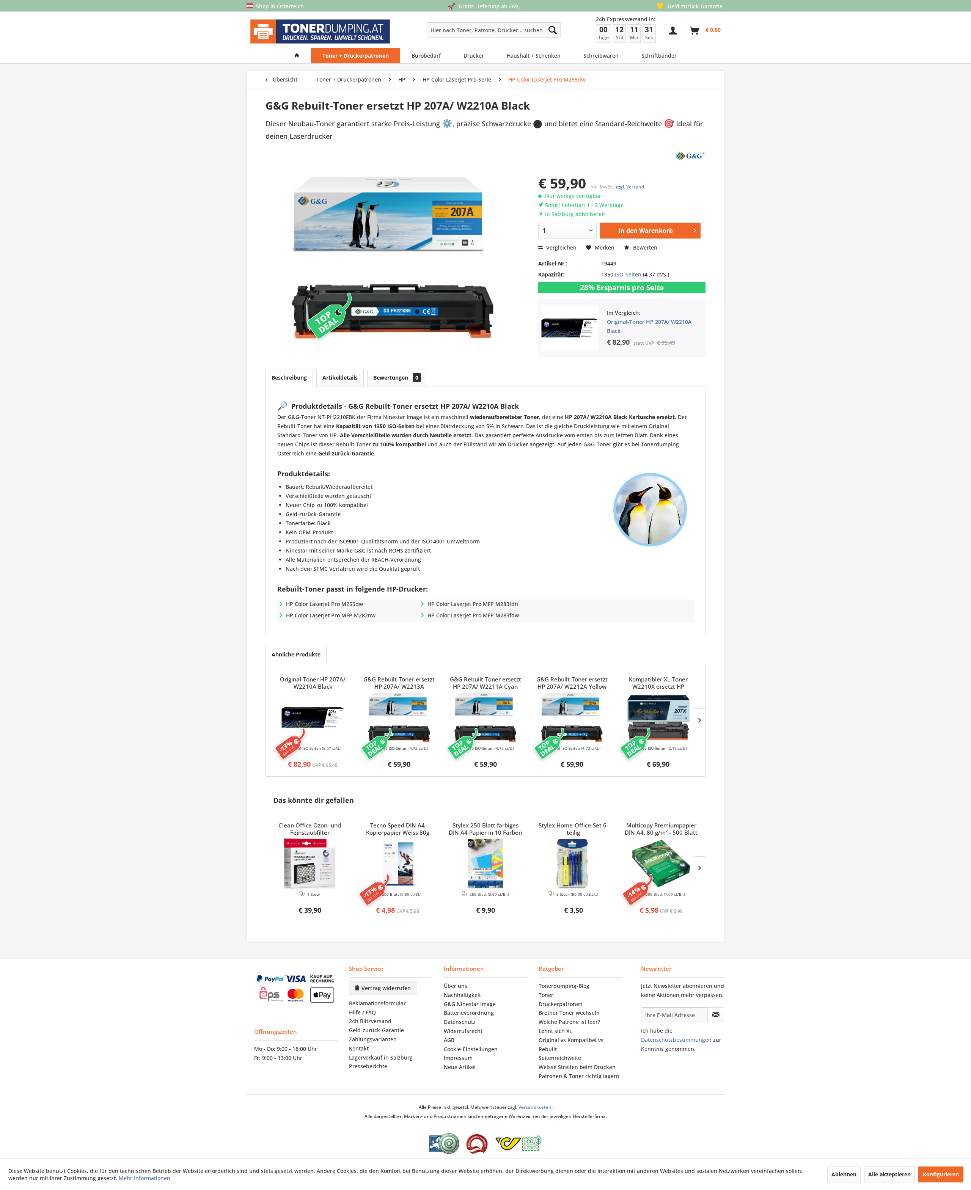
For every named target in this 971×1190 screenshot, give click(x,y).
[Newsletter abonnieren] (715, 1014)
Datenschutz (460, 1021)
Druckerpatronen (561, 1004)
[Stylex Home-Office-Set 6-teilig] (573, 863)
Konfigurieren (941, 1174)
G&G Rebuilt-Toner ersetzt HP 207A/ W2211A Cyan (485, 683)
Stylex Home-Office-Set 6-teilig (573, 829)
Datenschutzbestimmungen (676, 1039)
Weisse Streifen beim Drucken (577, 1067)
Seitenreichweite (560, 1057)
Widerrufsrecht (463, 1031)
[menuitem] (467, 30)
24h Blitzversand (370, 1021)
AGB (449, 1040)
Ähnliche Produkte (296, 654)
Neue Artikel (460, 1067)
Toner (546, 994)
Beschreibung (289, 377)
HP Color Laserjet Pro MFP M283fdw (473, 615)
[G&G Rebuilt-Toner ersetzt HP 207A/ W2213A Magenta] (399, 717)
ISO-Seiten (628, 274)
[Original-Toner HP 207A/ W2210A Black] (312, 717)
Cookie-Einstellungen (471, 1049)
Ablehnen (843, 1174)
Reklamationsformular (377, 1003)
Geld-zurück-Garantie (376, 1030)
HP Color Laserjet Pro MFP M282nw (331, 615)
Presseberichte (368, 1066)
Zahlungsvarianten (373, 1039)
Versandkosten (534, 1107)
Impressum (458, 1057)
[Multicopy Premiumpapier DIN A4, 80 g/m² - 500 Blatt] (661, 863)
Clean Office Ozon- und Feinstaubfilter (309, 829)
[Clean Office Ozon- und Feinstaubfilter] (310, 863)
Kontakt (359, 1048)
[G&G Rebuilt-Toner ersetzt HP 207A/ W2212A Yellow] (572, 717)
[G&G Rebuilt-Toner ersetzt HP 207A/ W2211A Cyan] (485, 717)
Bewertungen (395, 377)
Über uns (455, 985)
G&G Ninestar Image (470, 1004)
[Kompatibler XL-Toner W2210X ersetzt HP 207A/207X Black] (658, 717)
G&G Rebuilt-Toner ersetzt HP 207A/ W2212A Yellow (572, 683)
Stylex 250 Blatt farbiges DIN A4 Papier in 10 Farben (485, 829)
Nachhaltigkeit (462, 994)
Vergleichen (561, 247)
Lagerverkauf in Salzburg (381, 1057)
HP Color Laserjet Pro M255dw (324, 604)
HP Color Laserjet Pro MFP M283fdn (472, 604)
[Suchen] (553, 30)
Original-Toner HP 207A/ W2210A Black (313, 683)
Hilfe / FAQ (362, 1012)
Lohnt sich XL (555, 1031)
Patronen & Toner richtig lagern (579, 1076)
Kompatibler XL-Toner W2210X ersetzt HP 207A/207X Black (658, 683)
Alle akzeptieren (889, 1174)
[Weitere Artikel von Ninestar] (689, 155)
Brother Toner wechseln (569, 1012)
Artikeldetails (340, 377)
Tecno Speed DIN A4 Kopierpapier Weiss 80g (397, 829)
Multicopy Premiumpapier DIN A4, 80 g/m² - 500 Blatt (661, 829)
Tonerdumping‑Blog (564, 985)
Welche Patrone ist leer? (569, 1021)
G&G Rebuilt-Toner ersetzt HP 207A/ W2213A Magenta (399, 683)
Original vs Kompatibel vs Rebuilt (571, 1044)
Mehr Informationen (144, 1178)
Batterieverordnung (469, 1012)
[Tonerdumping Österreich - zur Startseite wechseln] (320, 31)
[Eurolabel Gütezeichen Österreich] (444, 1143)
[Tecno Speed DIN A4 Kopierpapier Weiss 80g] (398, 863)
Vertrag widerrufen (385, 988)
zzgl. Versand (630, 187)
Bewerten (644, 247)
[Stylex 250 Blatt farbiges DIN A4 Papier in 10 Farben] (485, 863)
